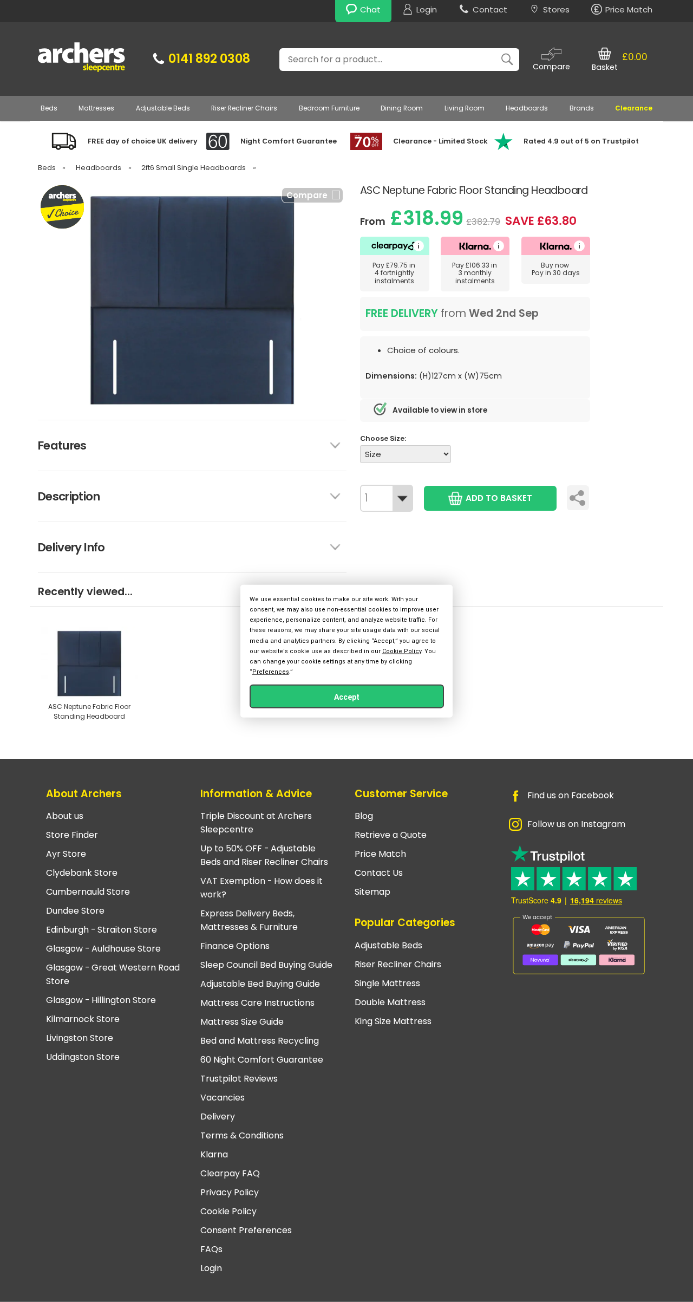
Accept (346, 697)
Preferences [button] (270, 671)
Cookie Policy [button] (401, 650)
